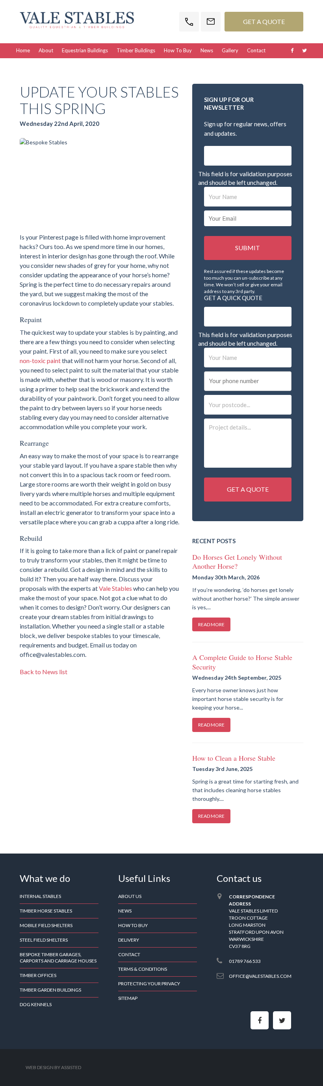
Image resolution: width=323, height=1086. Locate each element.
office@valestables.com (260, 976)
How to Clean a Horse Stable (233, 758)
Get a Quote (264, 21)
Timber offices (38, 975)
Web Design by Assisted (53, 1067)
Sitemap (127, 998)
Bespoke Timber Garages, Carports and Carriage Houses (58, 957)
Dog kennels (36, 1004)
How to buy (178, 50)
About (46, 50)
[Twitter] (282, 1020)
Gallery (230, 50)
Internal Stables (40, 896)
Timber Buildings (136, 50)
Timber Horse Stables (46, 911)
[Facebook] (260, 1020)
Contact (256, 50)
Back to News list (43, 671)
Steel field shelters (44, 940)
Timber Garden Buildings (50, 990)
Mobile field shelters (46, 925)
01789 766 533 (245, 961)
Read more (211, 624)
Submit (247, 247)
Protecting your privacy (149, 983)
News (206, 50)
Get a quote (248, 489)
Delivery (128, 940)
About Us (129, 896)
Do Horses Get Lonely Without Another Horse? (237, 561)
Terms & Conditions (142, 969)
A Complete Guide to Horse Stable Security (242, 662)
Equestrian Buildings (85, 50)
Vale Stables (115, 588)
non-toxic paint (40, 360)
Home (23, 50)
